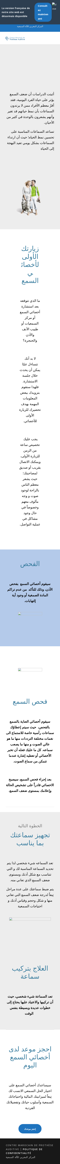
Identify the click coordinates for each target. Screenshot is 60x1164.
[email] (27, 29)
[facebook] (33, 29)
